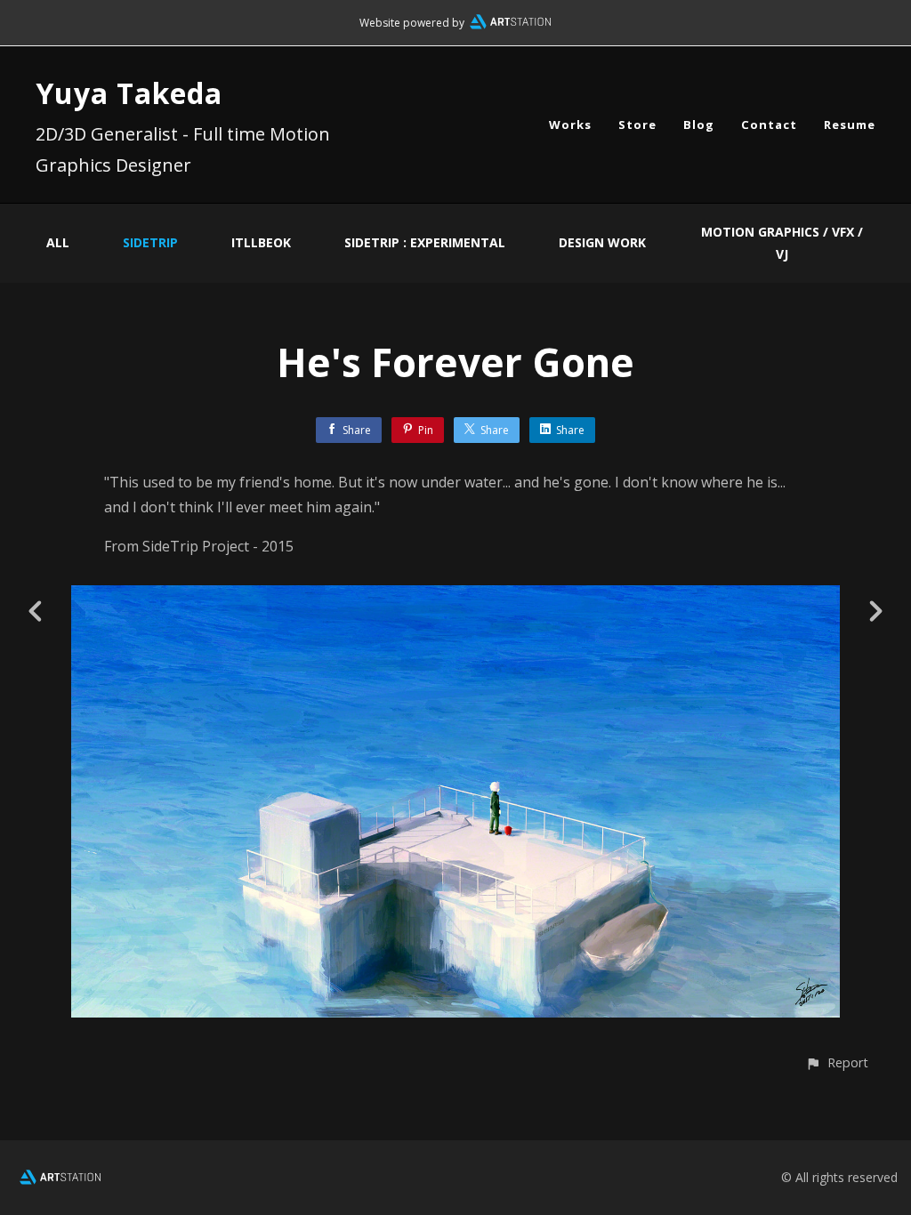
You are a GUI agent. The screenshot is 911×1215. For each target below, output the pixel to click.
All (57, 242)
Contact (769, 125)
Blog (698, 125)
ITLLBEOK (261, 242)
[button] (836, 1062)
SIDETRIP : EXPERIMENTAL (424, 242)
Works (570, 125)
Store (637, 125)
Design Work (602, 242)
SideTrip (150, 242)
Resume (849, 125)
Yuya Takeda (129, 93)
